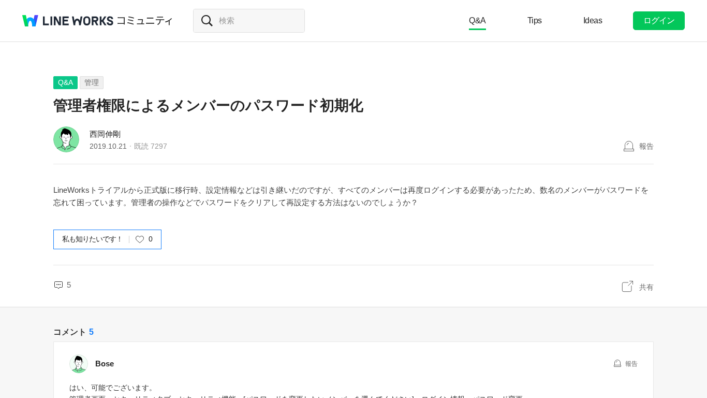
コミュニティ (144, 20)
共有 (646, 287)
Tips (534, 20)
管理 (91, 82)
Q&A (477, 20)
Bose (104, 363)
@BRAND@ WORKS (67, 20)
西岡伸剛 (105, 134)
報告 (646, 146)
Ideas (592, 20)
